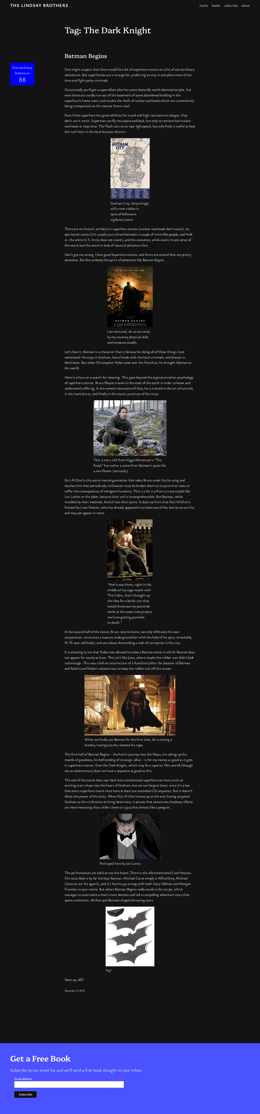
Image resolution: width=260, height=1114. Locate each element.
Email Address (23, 1079)
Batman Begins (86, 55)
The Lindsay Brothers (39, 5)
